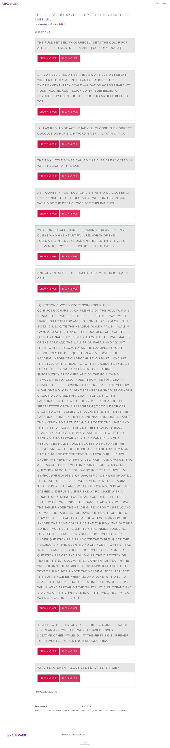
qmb (55, 692)
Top (85, 743)
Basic (51, 692)
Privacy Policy (66, 734)
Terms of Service (79, 734)
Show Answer (48, 58)
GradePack (10, 4)
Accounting (44, 692)
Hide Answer (70, 58)
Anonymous (43, 24)
